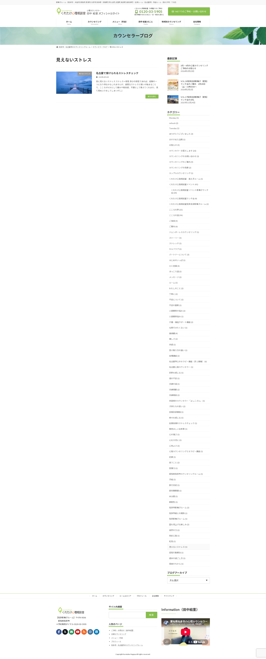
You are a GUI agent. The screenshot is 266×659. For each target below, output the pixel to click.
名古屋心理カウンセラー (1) (181, 367)
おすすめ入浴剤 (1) (177, 139)
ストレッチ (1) (175, 243)
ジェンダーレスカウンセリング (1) (184, 232)
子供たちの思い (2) (177, 406)
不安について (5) (176, 299)
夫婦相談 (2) (174, 395)
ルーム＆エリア (125, 596)
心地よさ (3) (174, 446)
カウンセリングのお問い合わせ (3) (184, 156)
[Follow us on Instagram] (90, 632)
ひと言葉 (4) (174, 266)
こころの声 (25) (176, 209)
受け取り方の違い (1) (178, 350)
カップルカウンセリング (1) (181, 173)
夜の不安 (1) (174, 378)
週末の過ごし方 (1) (177, 558)
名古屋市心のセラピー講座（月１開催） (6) (188, 361)
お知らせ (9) (174, 145)
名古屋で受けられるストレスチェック (117, 73)
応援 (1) (172, 457)
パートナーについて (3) (179, 254)
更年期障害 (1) (175, 491)
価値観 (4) (173, 333)
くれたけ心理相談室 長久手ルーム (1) (186, 179)
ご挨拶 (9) (173, 221)
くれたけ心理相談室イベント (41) (183, 184)
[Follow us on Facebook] (59, 632)
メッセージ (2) (175, 277)
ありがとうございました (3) (181, 134)
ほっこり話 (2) (175, 271)
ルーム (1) (173, 283)
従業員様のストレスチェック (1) (183, 423)
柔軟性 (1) (173, 502)
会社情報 (155, 596)
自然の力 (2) (174, 530)
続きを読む (152, 96)
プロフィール (142, 596)
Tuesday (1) (174, 128)
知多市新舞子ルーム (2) (179, 507)
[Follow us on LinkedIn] (96, 632)
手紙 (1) (172, 479)
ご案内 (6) (173, 226)
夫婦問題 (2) (174, 389)
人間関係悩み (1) (176, 316)
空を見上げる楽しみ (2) (179, 524)
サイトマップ (169, 596)
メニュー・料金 (117, 638)
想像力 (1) (173, 468)
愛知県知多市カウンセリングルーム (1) (186, 474)
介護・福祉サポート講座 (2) (181, 322)
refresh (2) (173, 123)
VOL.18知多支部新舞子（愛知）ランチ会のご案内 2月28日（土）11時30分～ (195, 84)
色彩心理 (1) (174, 536)
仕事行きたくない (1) (178, 328)
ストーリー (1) (175, 238)
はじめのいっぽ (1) (177, 260)
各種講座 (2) (174, 356)
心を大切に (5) (175, 440)
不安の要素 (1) (175, 305)
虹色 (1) (172, 541)
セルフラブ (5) (175, 249)
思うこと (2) (174, 462)
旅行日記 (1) (174, 485)
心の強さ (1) (174, 434)
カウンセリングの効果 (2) (180, 167)
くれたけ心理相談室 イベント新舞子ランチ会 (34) (189, 191)
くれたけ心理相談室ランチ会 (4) (183, 198)
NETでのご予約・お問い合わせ (190, 11)
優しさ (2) (173, 339)
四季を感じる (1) (176, 373)
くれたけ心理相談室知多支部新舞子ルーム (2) (189, 204)
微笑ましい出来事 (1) (178, 429)
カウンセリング (108, 596)
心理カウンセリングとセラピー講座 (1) (186, 451)
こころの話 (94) (176, 215)
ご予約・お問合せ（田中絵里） (123, 631)
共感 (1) (172, 344)
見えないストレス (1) (178, 547)
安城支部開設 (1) (176, 412)
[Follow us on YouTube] (77, 632)
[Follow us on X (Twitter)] (65, 632)
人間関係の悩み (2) (177, 311)
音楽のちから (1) (176, 564)
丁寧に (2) (173, 294)
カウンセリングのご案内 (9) (181, 162)
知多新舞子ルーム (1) (178, 519)
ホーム (94, 596)
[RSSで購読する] (84, 632)
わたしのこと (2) (176, 288)
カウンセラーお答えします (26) (182, 150)
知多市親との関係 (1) (178, 513)
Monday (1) (174, 118)
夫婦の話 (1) (174, 384)
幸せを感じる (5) (176, 417)
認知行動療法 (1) (176, 552)
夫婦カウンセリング (118, 634)
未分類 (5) (173, 496)
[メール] (71, 632)
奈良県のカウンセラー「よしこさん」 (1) (187, 400)
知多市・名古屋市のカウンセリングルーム (127, 645)
